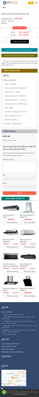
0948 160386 (5, 327)
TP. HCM (13, 35)
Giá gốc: (3, 21)
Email (5, 183)
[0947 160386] (4, 392)
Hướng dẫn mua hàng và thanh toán (12, 352)
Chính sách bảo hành (7, 349)
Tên (4, 175)
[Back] (4, 7)
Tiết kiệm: (4, 23)
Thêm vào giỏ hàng (19, 41)
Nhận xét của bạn (8, 159)
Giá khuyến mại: (6, 19)
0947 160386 (24, 32)
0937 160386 (24, 35)
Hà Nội (13, 32)
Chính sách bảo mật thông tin (10, 343)
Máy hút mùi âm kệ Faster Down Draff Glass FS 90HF (11, 266)
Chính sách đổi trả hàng (8, 346)
